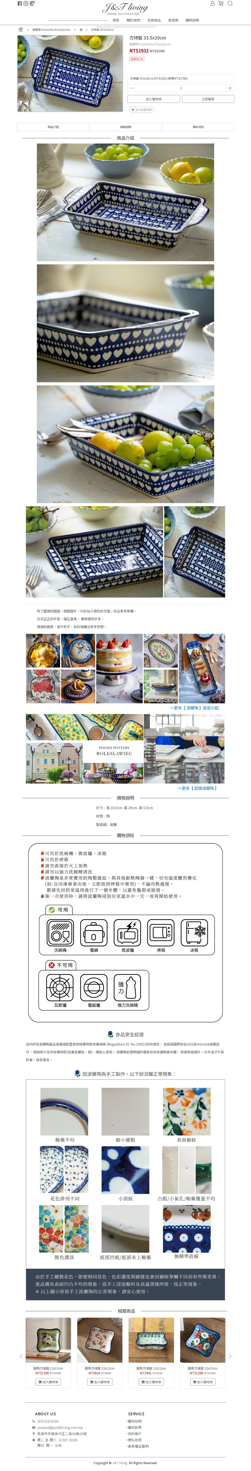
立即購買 (208, 99)
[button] (101, 1393)
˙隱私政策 (134, 1440)
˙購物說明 (134, 1421)
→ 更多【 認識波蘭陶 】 (198, 788)
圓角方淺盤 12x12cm (48, 1368)
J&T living (120, 1462)
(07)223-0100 (48, 1421)
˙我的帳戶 (134, 1433)
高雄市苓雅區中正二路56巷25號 (62, 1433)
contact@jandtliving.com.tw (60, 1427)
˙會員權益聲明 (137, 1446)
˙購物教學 (134, 1427)
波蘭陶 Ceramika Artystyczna (51, 29)
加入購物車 (154, 99)
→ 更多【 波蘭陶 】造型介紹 (194, 708)
